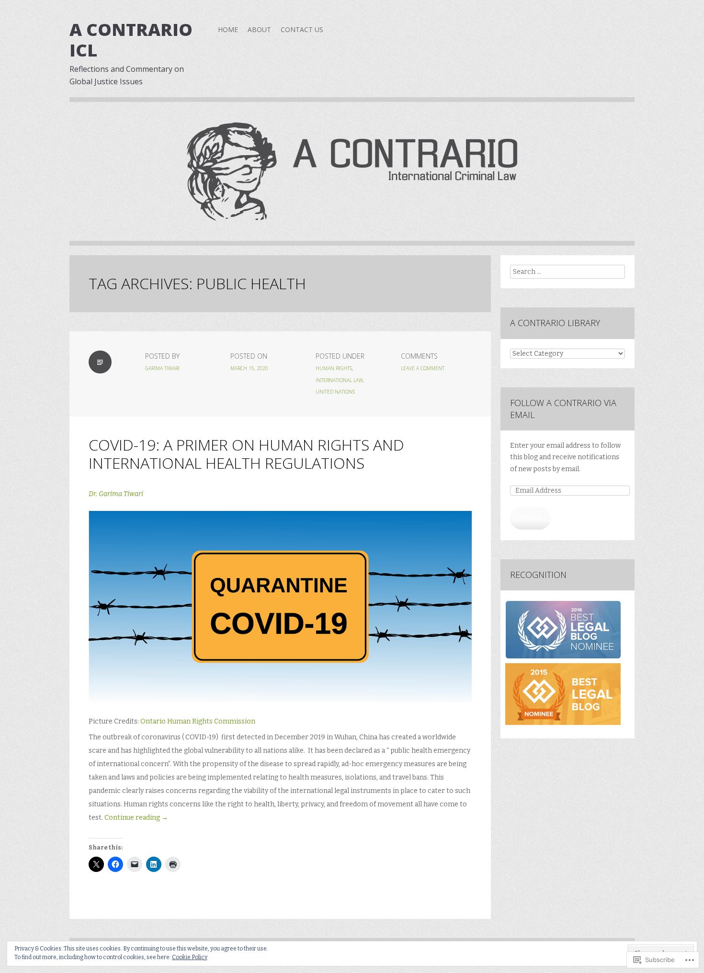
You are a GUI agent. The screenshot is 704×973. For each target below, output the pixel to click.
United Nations (335, 391)
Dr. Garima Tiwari (116, 494)
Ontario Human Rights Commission (198, 721)
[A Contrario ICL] (352, 179)
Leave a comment (422, 368)
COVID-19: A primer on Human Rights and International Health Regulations (246, 453)
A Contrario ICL (131, 40)
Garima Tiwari (162, 368)
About (259, 29)
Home (228, 29)
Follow (530, 518)
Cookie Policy (189, 957)
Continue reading (136, 818)
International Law (339, 380)
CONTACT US (302, 29)
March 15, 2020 (249, 368)
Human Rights (334, 368)
